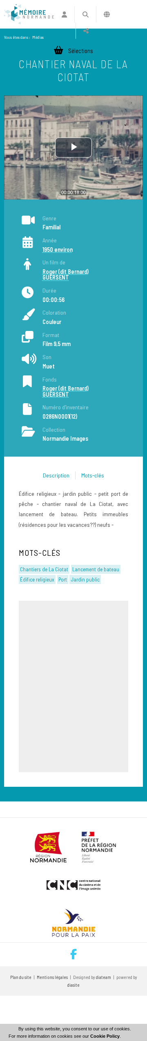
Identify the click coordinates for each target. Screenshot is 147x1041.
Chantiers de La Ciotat (44, 569)
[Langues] (106, 14)
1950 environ (57, 249)
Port (62, 579)
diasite (73, 985)
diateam (103, 977)
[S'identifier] (64, 14)
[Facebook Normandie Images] (73, 954)
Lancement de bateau (95, 569)
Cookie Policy (105, 1036)
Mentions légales (52, 977)
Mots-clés (92, 475)
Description (56, 475)
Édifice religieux (37, 579)
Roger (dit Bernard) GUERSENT (65, 274)
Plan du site (20, 977)
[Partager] (86, 30)
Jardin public (85, 579)
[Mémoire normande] (29, 14)
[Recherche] (85, 14)
